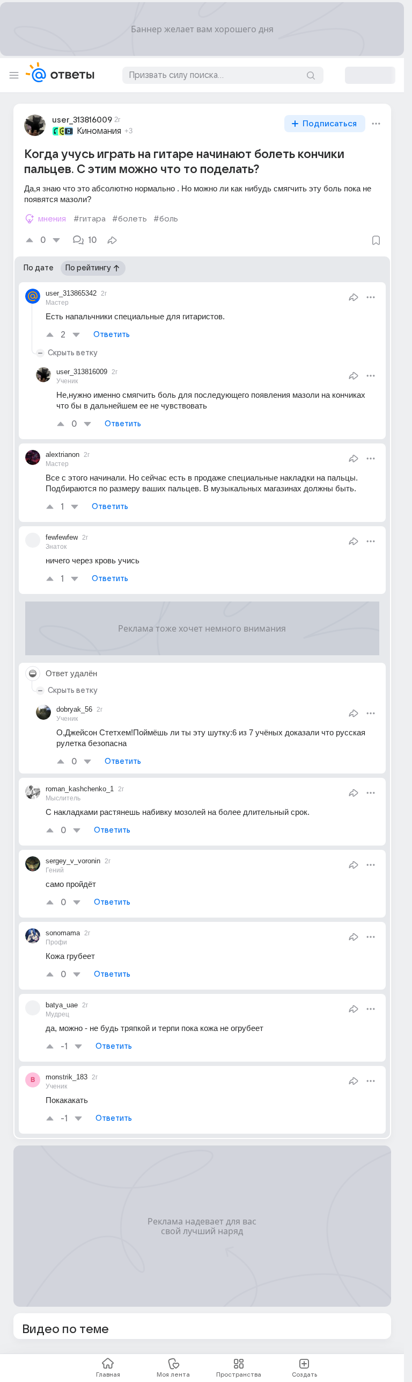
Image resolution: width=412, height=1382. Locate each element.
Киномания (99, 131)
